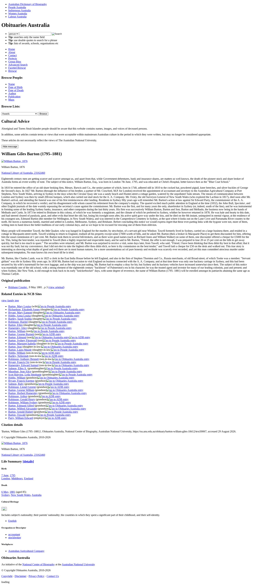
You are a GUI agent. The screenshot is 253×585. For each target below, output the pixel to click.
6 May (4, 491)
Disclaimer (20, 576)
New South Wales (20, 495)
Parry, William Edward (20, 418)
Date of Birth (15, 87)
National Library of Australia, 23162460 (23, 172)
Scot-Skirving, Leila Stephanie (24, 374)
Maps (11, 99)
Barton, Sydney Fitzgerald (22, 340)
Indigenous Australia (19, 10)
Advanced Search (18, 64)
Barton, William (16, 331)
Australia (36, 495)
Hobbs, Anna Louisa (19, 315)
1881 (12, 491)
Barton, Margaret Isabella (22, 343)
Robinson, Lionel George (22, 387)
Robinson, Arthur (17, 396)
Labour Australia (17, 16)
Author (12, 93)
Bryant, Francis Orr (18, 362)
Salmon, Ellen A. (17, 368)
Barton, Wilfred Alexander (22, 408)
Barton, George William (21, 390)
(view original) (56, 287)
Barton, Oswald (16, 414)
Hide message (10, 146)
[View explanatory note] (4, 509)
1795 (12, 475)
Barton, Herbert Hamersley (23, 393)
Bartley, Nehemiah (18, 356)
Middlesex (17, 478)
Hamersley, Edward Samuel (23, 365)
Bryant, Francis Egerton (21, 380)
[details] (28, 461)
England (28, 478)
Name (11, 84)
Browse (12, 70)
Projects (12, 58)
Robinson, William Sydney (23, 402)
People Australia (17, 7)
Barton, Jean (15, 346)
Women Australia (17, 13)
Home (11, 49)
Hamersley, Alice (17, 328)
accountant (14, 534)
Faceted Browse (17, 67)
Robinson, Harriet (18, 321)
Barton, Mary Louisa (19, 306)
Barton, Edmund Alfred (21, 405)
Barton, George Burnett (21, 334)
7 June (4, 475)
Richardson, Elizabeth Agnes (24, 309)
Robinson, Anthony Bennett (23, 359)
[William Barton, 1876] (14, 161)
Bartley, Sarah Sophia (20, 318)
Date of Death (16, 90)
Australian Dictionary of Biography (27, 4)
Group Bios (14, 61)
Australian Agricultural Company (26, 551)
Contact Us (53, 576)
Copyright (6, 576)
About (11, 52)
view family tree (10, 300)
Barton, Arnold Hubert (20, 411)
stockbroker (14, 537)
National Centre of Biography (38, 564)
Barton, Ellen (15, 325)
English (12, 520)
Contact (12, 55)
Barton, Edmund (17, 337)
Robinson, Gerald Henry (21, 399)
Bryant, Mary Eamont (20, 312)
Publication (14, 96)
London (5, 478)
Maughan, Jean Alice (19, 371)
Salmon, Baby (16, 383)
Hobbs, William (16, 352)
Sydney (5, 495)
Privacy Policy (36, 576)
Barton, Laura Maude (20, 349)
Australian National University (78, 564)
